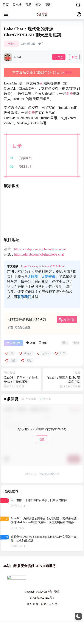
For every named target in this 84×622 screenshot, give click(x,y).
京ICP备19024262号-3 (42, 597)
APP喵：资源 (51, 591)
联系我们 (24, 297)
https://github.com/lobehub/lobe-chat (39, 254)
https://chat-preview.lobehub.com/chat (40, 249)
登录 (42, 439)
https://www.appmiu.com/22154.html (43, 266)
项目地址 (25, 166)
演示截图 (25, 158)
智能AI (11, 43)
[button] (78, 616)
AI (42, 83)
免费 (69, 94)
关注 (60, 57)
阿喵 (68, 72)
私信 (74, 57)
